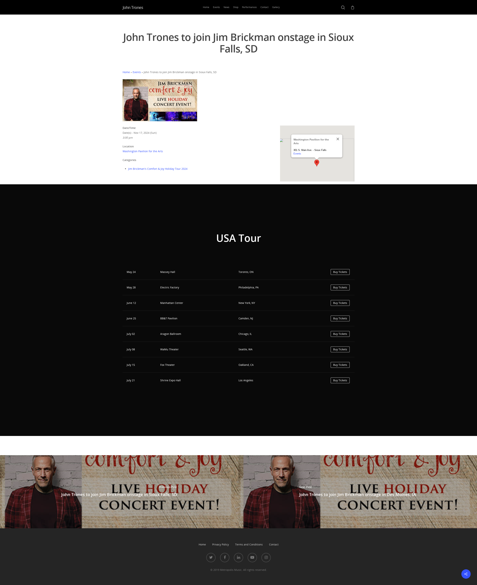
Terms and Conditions (249, 544)
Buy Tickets (340, 272)
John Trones (133, 7)
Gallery (276, 7)
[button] (316, 163)
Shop (235, 7)
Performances (249, 7)
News (226, 7)
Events (216, 7)
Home (206, 7)
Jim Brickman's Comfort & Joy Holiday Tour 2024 (157, 169)
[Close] (337, 138)
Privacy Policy (220, 544)
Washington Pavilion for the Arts (143, 151)
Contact (264, 7)
